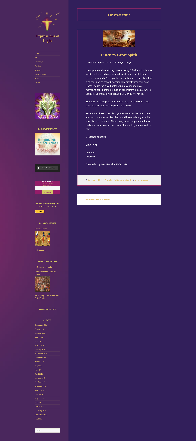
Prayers (37, 78)
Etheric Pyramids (40, 74)
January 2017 (40, 394)
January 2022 (40, 333)
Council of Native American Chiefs (45, 273)
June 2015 (38, 402)
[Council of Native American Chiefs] (42, 284)
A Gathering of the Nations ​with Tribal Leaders (47, 297)
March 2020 (39, 337)
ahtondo (118, 180)
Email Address (47, 185)
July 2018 (38, 366)
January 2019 (40, 349)
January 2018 (40, 378)
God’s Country (40, 250)
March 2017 (39, 390)
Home (37, 53)
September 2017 (41, 386)
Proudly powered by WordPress (97, 200)
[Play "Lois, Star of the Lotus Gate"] (39, 168)
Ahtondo (108, 180)
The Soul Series (41, 229)
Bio (36, 57)
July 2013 (38, 419)
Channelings (39, 62)
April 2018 (39, 374)
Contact (37, 83)
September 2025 (41, 325)
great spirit (127, 180)
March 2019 (39, 345)
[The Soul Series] (42, 238)
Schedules (38, 70)
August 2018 (39, 362)
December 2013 (41, 415)
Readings (38, 66)
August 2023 (39, 329)
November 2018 (41, 353)
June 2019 (38, 341)
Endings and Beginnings (44, 267)
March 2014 (39, 406)
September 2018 (41, 358)
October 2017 (40, 382)
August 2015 (39, 398)
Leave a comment (141, 180)
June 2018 (38, 370)
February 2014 (40, 411)
